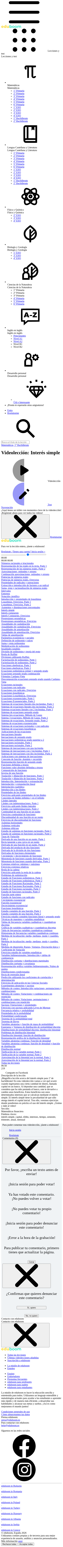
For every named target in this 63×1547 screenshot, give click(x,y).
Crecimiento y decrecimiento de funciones (21, 856)
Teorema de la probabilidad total (16, 1018)
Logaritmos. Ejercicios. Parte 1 (16, 602)
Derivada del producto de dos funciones (20, 847)
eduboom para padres (17, 1384)
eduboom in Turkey (10, 1508)
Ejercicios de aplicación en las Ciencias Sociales (24, 983)
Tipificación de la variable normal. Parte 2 (21, 1054)
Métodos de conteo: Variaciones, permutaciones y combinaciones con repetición (25, 1000)
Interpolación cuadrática (12, 787)
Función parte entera (11, 894)
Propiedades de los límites (13, 792)
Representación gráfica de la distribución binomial (25, 1038)
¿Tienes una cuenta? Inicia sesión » (28, 551)
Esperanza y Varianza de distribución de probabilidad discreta (30, 1027)
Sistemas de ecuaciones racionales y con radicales (25, 726)
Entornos (5, 593)
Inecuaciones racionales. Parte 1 (16, 742)
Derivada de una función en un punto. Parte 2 (23, 845)
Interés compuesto (10, 613)
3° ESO (17, 112)
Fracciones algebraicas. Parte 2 (16, 668)
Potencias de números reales (14, 577)
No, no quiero (31, 1316)
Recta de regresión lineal (13, 974)
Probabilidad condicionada (14, 1016)
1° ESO (17, 107)
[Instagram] (24, 1480)
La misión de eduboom (18, 1365)
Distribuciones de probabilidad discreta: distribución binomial (30, 1029)
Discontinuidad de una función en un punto (22, 817)
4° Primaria (18, 99)
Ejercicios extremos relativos (15, 867)
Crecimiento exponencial (13, 900)
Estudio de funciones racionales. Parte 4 (20, 891)
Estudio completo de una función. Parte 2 (21, 914)
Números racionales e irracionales (17, 563)
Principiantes (19, 335)
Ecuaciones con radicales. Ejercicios (18, 690)
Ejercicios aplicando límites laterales (18, 806)
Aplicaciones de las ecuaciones (16, 731)
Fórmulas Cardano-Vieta (13, 676)
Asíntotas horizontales (11, 822)
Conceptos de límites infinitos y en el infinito (22, 798)
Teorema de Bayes (10, 1021)
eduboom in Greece (10, 1530)
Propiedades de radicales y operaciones (20, 582)
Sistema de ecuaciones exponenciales (19, 723)
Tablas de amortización (12, 635)
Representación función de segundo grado (21, 762)
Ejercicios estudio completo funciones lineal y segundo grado (30, 916)
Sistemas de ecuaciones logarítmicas (18, 729)
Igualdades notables (10, 649)
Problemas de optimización (14, 875)
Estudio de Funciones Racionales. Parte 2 (21, 886)
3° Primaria (18, 96)
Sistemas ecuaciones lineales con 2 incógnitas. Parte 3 (27, 709)
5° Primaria (18, 101)
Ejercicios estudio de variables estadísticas (21, 952)
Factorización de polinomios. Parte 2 (18, 662)
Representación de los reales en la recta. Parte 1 (24, 566)
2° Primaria (18, 93)
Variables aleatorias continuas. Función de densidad (26, 1041)
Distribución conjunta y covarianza (18, 963)
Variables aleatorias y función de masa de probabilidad (27, 1024)
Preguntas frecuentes (17, 1379)
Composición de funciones (14, 770)
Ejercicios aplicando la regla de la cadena (21, 872)
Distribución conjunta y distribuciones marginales (25, 960)
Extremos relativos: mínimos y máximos (20, 864)
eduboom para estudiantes (19, 1387)
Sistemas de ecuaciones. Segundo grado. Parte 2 (24, 720)
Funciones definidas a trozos (15, 764)
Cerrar (31, 1262)
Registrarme (56, 537)
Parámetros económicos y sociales (17, 637)
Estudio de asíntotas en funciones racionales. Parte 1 (26, 831)
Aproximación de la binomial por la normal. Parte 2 (26, 1060)
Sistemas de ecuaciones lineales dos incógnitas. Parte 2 (27, 706)
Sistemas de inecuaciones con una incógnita (22, 748)
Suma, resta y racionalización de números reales (24, 588)
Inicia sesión (15, 1130)
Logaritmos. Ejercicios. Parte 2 (16, 604)
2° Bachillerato (20, 121)
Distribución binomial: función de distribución (23, 1035)
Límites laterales (9, 800)
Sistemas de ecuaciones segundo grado (20, 712)
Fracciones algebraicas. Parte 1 (16, 665)
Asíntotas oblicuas (10, 828)
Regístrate (6, 551)
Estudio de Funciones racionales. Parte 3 (20, 889)
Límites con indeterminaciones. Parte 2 (20, 809)
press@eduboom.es (10, 1420)
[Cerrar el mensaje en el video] (25, 526)
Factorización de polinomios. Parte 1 (18, 660)
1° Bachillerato (20, 118)
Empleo (11, 1368)
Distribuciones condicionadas (15, 971)
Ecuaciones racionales (11, 684)
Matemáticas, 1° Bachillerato (15, 445)
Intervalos (6, 591)
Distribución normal (10, 1049)
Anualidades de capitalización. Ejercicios (21, 626)
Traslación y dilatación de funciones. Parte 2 (22, 778)
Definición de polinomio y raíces (17, 640)
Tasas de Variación (10, 836)
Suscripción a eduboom (18, 1360)
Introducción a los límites (13, 789)
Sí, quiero (31, 1308)
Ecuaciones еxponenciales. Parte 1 (17, 698)
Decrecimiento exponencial (14, 905)
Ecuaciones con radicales (13, 687)
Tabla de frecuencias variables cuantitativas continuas (26, 930)
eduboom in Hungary (11, 1513)
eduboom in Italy (9, 1497)
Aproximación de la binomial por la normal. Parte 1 (26, 1057)
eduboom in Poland (10, 1502)
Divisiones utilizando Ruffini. (15, 657)
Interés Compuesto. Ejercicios (15, 615)
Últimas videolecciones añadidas (23, 1357)
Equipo (10, 1373)
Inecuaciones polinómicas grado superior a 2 (22, 740)
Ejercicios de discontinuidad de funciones (21, 820)
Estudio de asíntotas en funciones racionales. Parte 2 (26, 833)
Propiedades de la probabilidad (16, 1013)
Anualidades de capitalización (15, 624)
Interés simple (8, 610)
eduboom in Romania (11, 1491)
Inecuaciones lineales (11, 734)
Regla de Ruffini (9, 654)
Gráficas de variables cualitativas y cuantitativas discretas (28, 927)
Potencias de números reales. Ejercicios (20, 579)
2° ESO (17, 110)
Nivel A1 (17, 338)
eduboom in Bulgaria (11, 1486)
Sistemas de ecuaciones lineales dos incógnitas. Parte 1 (27, 704)
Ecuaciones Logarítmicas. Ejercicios (18, 695)
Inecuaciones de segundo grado (16, 737)
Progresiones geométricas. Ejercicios (18, 621)
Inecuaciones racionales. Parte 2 (16, 745)
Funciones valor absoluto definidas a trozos (22, 767)
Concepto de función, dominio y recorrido (21, 759)
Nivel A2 (17, 341)
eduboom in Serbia (10, 1524)
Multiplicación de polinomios (15, 646)
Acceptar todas (26, 1544)
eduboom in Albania (11, 1519)
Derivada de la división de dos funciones (20, 850)
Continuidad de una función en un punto (20, 811)
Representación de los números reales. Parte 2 (23, 568)
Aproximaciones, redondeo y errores (18, 571)
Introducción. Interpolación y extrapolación (22, 781)
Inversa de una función (12, 773)
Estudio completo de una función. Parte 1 (21, 911)
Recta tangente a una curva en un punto (20, 842)
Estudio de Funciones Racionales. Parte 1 (21, 883)
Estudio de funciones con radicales (18, 897)
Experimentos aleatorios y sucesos (17, 985)
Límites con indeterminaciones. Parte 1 (20, 803)
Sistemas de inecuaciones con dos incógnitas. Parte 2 (26, 753)
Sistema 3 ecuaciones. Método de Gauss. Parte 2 (24, 718)
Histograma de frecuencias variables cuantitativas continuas (29, 933)
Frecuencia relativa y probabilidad (17, 1010)
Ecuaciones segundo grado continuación (20, 673)
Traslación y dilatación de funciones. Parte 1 (22, 775)
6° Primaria (18, 104)
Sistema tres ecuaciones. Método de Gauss (21, 715)
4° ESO (17, 115)
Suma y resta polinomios (13, 643)
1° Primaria (18, 90)
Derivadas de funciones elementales (18, 853)
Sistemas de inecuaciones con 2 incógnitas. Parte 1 (25, 751)
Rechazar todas (9, 1544)
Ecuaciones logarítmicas (12, 693)
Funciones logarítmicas (12, 908)
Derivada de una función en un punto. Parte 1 (23, 839)
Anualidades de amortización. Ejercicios (20, 632)
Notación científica (10, 596)
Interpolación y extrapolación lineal (18, 784)
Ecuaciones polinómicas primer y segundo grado (24, 671)
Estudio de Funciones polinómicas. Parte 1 (21, 878)
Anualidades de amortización (15, 629)
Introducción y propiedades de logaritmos (21, 599)
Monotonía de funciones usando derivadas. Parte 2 (25, 861)
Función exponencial (11, 902)
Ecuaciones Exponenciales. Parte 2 (18, 701)
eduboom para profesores (19, 1382)
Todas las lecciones (10, 1063)
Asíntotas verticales (10, 825)
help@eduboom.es (10, 1425)
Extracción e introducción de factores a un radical (25, 585)
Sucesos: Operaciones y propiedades (18, 1005)
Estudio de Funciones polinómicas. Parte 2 (21, 880)
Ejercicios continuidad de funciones (18, 814)
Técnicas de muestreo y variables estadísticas (22, 919)
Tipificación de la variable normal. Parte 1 (21, 1052)
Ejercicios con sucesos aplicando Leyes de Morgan (25, 1007)
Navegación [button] (7, 507)
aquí (20, 1541)
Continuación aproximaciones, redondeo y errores (25, 574)
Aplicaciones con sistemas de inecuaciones (21, 756)
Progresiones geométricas (13, 618)
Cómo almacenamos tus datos (15, 1414)
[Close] (26, 1152)
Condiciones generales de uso (15, 1411)
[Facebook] (24, 1456)
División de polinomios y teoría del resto (20, 651)
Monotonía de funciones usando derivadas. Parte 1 (25, 858)
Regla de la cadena (10, 869)
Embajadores (13, 1376)
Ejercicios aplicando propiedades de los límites (23, 795)
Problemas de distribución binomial (18, 1032)
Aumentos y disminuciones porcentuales (20, 607)
